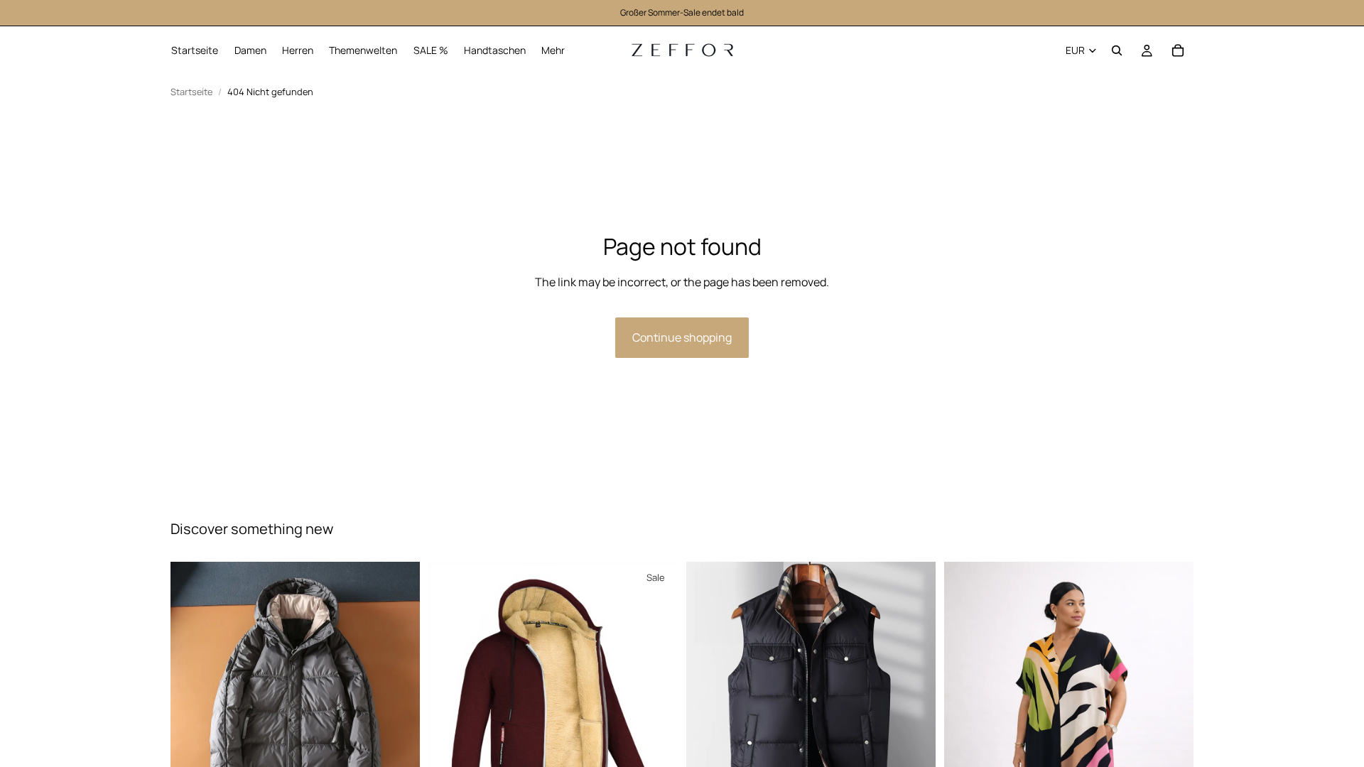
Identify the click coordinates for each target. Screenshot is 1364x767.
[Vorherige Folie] (191, 686)
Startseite (191, 92)
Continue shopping (682, 337)
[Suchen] (1116, 50)
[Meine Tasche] (1178, 50)
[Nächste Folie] (398, 686)
